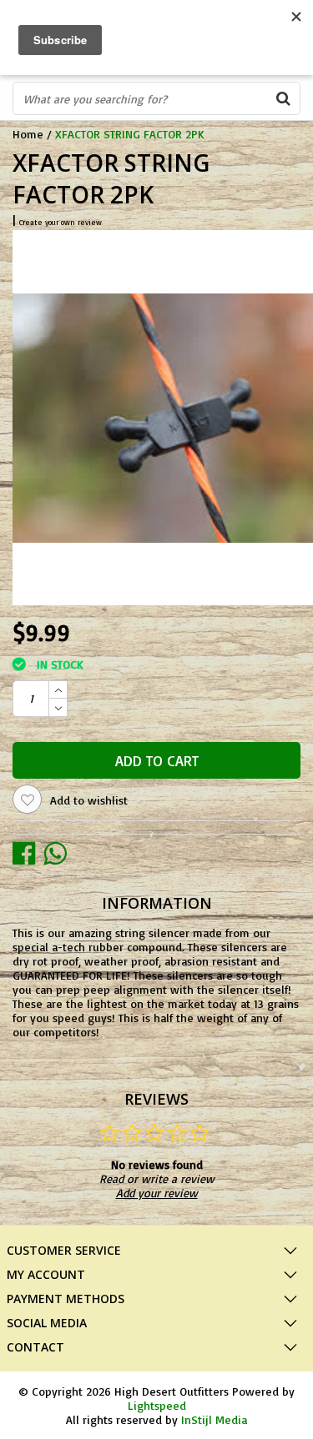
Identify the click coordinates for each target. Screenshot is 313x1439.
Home (28, 134)
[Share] (28, 852)
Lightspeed (157, 1405)
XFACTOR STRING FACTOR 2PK (129, 134)
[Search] (283, 98)
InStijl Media (214, 1419)
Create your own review (60, 222)
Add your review (157, 1193)
